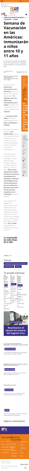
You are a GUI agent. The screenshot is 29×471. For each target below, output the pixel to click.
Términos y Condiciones (5, 461)
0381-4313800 (4, 468)
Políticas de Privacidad (6, 462)
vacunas (18, 266)
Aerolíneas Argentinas (10, 369)
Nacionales (4, 449)
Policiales (8, 441)
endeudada (14, 456)
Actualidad (3, 447)
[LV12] (4, 431)
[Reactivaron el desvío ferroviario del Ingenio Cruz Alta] (16, 318)
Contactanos (23, 441)
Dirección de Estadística (10, 349)
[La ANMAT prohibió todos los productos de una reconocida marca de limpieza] (6, 287)
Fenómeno (7, 410)
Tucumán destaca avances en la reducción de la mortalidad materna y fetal (14, 295)
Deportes (8, 444)
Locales (3, 444)
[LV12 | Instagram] (23, 432)
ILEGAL (6, 285)
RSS (21, 456)
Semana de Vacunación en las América (15, 263)
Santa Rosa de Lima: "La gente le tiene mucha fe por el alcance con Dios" (14, 394)
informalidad (14, 453)
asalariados (14, 450)
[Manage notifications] (25, 468)
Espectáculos (9, 447)
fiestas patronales (9, 389)
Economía (3, 452)
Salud (7, 452)
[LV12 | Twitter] (26, 429)
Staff (21, 445)
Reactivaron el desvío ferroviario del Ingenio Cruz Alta (16, 331)
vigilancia (20, 285)
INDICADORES (13, 284)
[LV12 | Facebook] (23, 429)
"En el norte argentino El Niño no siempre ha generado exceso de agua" (15, 414)
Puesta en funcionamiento (15, 322)
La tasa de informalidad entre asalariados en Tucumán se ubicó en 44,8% (15, 353)
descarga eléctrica (13, 447)
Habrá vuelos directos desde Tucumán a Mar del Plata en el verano (15, 373)
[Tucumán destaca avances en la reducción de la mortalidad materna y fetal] (12, 286)
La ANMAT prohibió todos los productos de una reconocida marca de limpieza (7, 299)
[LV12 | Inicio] (27, 437)
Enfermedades (9, 266)
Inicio (2, 441)
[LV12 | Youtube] (26, 432)
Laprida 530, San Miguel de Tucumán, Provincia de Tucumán (9, 466)
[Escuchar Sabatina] (26, 14)
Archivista (13, 444)
